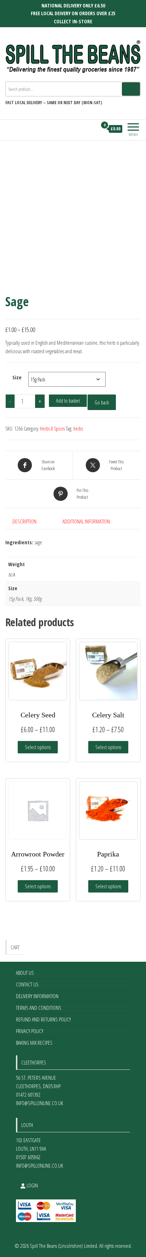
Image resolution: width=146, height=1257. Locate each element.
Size (17, 377)
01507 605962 (28, 1157)
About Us (25, 972)
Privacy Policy (29, 1030)
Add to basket (68, 400)
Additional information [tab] (86, 521)
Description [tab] (24, 521)
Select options (38, 747)
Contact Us (27, 984)
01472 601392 (28, 1094)
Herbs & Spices (52, 428)
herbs (78, 428)
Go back (102, 402)
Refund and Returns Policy (43, 1019)
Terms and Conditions (38, 1007)
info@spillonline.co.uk (39, 1103)
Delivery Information (37, 996)
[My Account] (92, 129)
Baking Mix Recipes (34, 1042)
